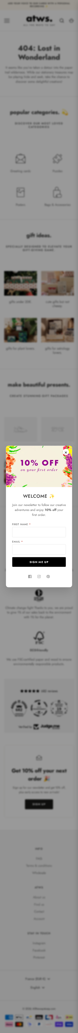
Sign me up (39, 562)
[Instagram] (39, 576)
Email (17, 542)
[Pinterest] (48, 576)
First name (21, 524)
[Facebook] (30, 576)
